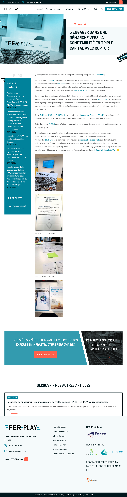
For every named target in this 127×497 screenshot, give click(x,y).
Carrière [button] (69, 9)
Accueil (40, 9)
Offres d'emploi (59, 436)
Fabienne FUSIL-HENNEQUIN (53, 115)
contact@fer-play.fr (33, 2)
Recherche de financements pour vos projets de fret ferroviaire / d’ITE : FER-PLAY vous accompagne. (17, 99)
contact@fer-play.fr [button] (17, 451)
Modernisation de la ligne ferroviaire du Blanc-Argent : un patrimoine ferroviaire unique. (16, 154)
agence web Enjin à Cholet (82, 495)
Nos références (84, 9)
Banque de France (87, 115)
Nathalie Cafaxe (80, 90)
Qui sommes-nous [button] (53, 9)
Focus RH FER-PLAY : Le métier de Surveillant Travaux (17, 139)
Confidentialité (59, 453)
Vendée (101, 115)
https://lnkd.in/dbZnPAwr (105, 150)
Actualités (98, 9)
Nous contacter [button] (45, 354)
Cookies (70, 453)
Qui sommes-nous (60, 431)
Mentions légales (60, 449)
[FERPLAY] (11, 9)
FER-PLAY (51, 80)
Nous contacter (59, 445)
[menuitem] (12, 2)
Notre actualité (59, 440)
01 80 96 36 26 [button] (15, 445)
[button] (121, 2)
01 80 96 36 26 (12, 2)
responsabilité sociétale (89, 140)
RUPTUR (100, 74)
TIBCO (52, 124)
